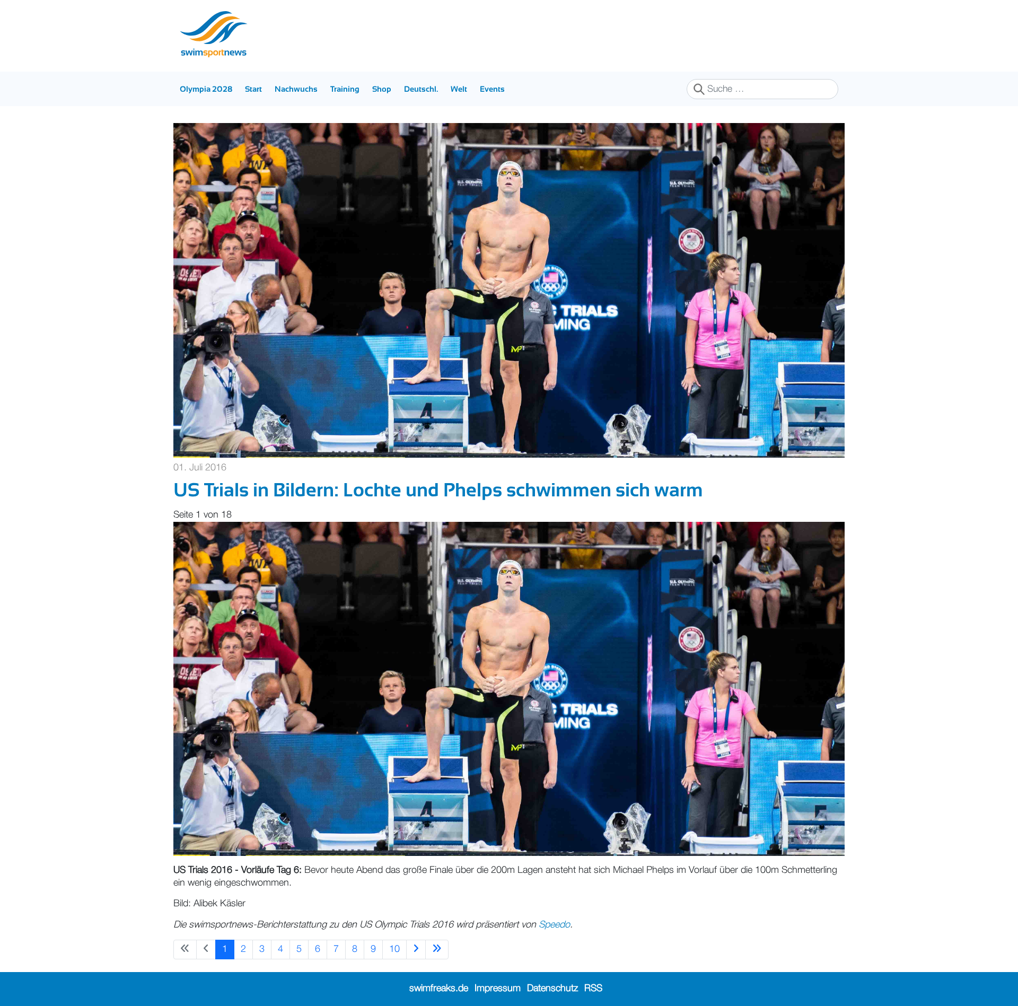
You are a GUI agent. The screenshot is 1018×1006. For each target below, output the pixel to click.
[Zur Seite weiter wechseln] (416, 949)
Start (253, 88)
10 (394, 949)
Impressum (498, 988)
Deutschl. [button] (421, 88)
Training (344, 88)
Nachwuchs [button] (296, 88)
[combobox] (762, 89)
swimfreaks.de (438, 988)
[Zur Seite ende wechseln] (437, 949)
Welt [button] (459, 88)
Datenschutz (552, 988)
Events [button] (492, 88)
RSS (593, 988)
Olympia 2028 (206, 88)
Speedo (554, 925)
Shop (381, 88)
